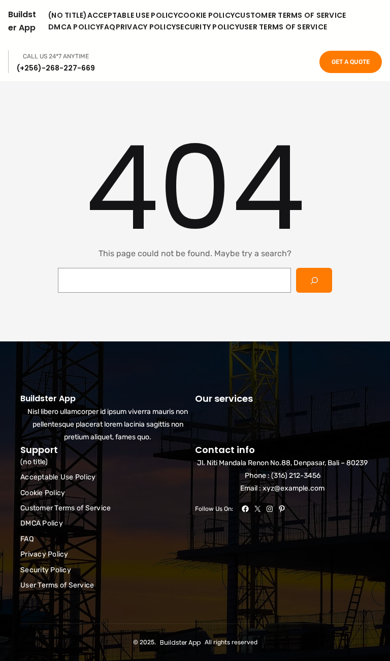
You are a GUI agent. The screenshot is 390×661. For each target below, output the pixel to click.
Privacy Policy (146, 27)
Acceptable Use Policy (132, 15)
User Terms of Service (283, 27)
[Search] (314, 280)
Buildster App (48, 398)
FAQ (108, 27)
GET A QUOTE (351, 61)
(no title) (67, 15)
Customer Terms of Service (290, 15)
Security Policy (207, 27)
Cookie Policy (206, 15)
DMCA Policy (74, 27)
